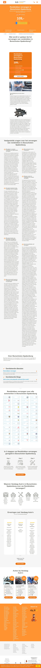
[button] (2, 535)
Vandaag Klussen (7, 644)
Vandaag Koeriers (7, 645)
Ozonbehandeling (25, 608)
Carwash (14, 612)
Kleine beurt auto (15, 626)
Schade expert (24, 616)
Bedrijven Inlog (7, 663)
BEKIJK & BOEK (20, 76)
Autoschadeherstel (7, 622)
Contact (7, 662)
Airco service (6, 610)
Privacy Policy (7, 661)
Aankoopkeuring (6, 608)
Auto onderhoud (6, 612)
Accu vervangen (6, 609)
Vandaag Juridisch (16, 649)
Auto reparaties (6, 613)
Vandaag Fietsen (15, 648)
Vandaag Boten (6, 647)
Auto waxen (6, 617)
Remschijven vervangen (9, 371)
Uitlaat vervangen (25, 626)
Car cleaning (15, 609)
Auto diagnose (6, 611)
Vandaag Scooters (25, 646)
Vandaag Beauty (6, 646)
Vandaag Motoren (7, 648)
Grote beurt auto (15, 622)
